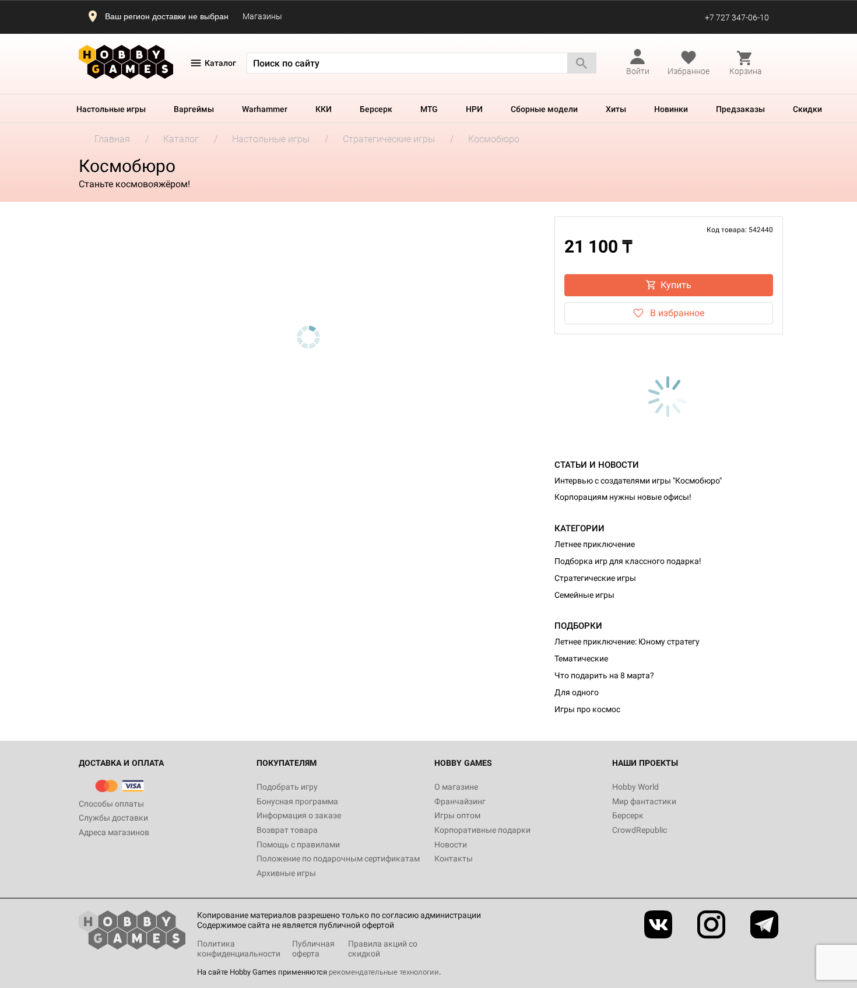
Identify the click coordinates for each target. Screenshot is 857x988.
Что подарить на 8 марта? (604, 675)
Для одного (576, 692)
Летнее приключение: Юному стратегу (627, 641)
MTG (429, 109)
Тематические (581, 658)
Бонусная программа (297, 801)
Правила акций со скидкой (382, 948)
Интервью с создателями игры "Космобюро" (638, 480)
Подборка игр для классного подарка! (627, 561)
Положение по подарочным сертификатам (338, 858)
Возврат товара (287, 830)
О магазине (456, 786)
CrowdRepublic (639, 830)
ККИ (323, 109)
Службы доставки (113, 817)
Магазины (262, 16)
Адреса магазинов (114, 832)
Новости (450, 844)
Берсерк (376, 109)
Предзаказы (740, 109)
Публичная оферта (313, 948)
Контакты (453, 858)
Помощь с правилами (298, 844)
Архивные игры (286, 873)
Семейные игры (584, 595)
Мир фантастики (644, 801)
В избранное (677, 312)
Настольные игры (111, 109)
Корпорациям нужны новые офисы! (622, 497)
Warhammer (264, 109)
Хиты (616, 109)
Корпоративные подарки (482, 830)
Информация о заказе (299, 815)
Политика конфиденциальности (238, 948)
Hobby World (635, 786)
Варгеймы (194, 109)
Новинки (671, 109)
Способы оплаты (111, 803)
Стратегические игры (595, 578)
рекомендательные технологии (384, 972)
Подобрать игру (287, 786)
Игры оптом (457, 815)
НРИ (474, 109)
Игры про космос (587, 709)
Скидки (807, 109)
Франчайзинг (460, 801)
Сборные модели (544, 109)
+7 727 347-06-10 (737, 17)
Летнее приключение (594, 544)
